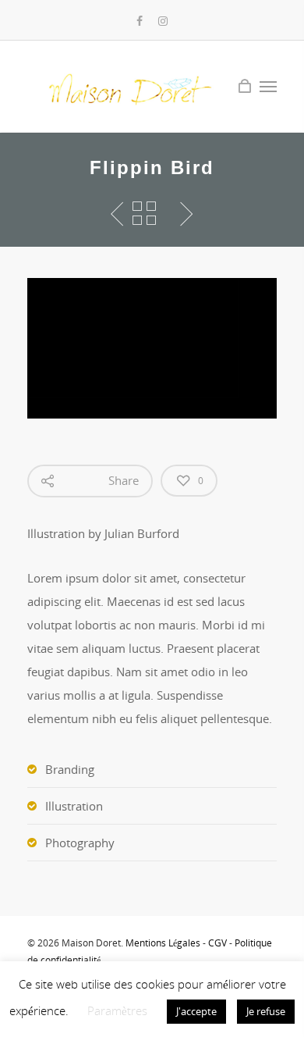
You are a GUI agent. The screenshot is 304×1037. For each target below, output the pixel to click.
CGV (217, 943)
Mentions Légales (162, 943)
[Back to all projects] (144, 214)
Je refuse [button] (265, 1011)
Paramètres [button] (117, 1010)
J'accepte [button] (196, 1011)
